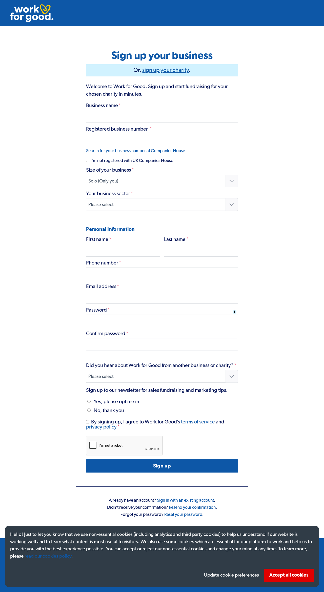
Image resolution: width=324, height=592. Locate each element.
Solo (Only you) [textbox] (103, 181)
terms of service (198, 421)
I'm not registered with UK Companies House (131, 160)
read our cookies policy (48, 556)
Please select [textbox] (101, 204)
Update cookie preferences (231, 575)
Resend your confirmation (192, 507)
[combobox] (162, 181)
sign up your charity (165, 70)
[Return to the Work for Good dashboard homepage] (31, 13)
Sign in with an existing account (185, 500)
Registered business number (119, 129)
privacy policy (101, 427)
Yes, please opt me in (116, 401)
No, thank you (109, 410)
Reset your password (183, 514)
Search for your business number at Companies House (135, 151)
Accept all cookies (289, 575)
